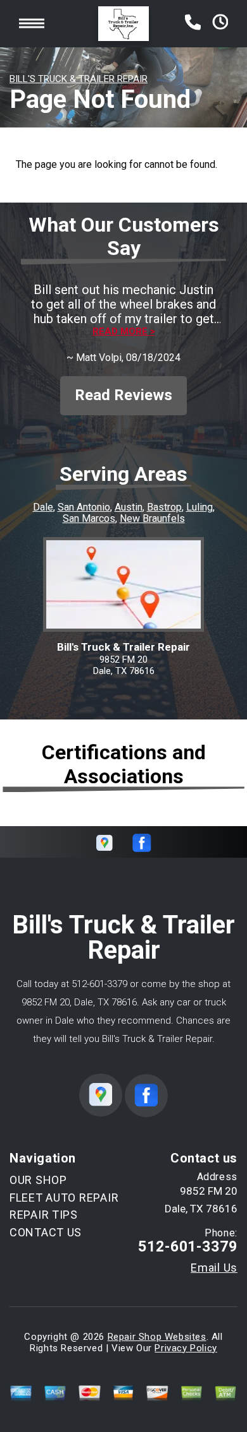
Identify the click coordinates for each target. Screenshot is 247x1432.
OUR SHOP (38, 1179)
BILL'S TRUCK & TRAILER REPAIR (79, 79)
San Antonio (84, 507)
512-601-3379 (99, 984)
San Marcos (89, 518)
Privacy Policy (186, 1348)
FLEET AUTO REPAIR (64, 1197)
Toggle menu (31, 23)
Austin (128, 507)
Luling (199, 507)
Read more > (123, 331)
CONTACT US (46, 1232)
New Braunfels (152, 518)
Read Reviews (123, 395)
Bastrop (164, 507)
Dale (43, 507)
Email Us (214, 1268)
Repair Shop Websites (157, 1336)
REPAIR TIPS (44, 1214)
